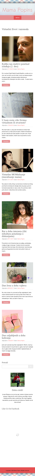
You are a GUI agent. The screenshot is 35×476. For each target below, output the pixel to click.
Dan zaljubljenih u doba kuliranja (13, 336)
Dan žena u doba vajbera (14, 285)
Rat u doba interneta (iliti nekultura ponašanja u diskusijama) (14, 234)
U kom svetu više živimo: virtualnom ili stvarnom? (14, 121)
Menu (18, 18)
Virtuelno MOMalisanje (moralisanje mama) (13, 175)
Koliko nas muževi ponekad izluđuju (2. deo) (15, 65)
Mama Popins (20, 69)
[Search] (30, 366)
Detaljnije (5, 85)
